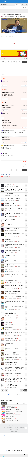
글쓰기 (26, 4)
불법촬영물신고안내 (14, 429)
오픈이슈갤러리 (4, 4)
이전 (14, 61)
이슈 (24, 403)
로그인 (8, 425)
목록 (3, 61)
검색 (21, 390)
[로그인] (24, 1)
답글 (2, 85)
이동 (5, 85)
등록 (26, 164)
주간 (11, 403)
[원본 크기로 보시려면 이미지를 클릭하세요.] (14, 26)
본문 (8, 61)
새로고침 (25, 161)
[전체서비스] (26, 1)
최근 (2, 390)
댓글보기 (24, 169)
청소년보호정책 (20, 427)
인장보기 (4, 58)
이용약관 (6, 427)
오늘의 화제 (4, 403)
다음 (19, 61)
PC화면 (12, 425)
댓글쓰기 (24, 61)
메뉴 (1, 58)
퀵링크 (16, 425)
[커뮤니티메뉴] (1, 1)
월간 (17, 403)
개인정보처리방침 (12, 427)
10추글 (24, 7)
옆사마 (3, 16)
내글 (3, 7)
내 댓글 (14, 7)
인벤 (5, 1)
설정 (20, 425)
